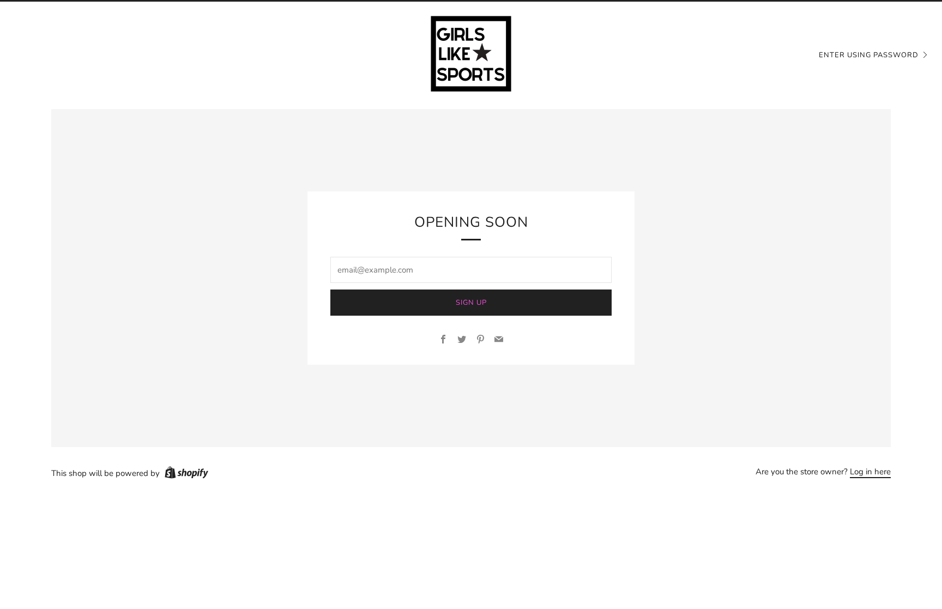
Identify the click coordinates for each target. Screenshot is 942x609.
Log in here (870, 471)
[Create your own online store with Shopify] (186, 474)
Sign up (471, 302)
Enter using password (869, 55)
